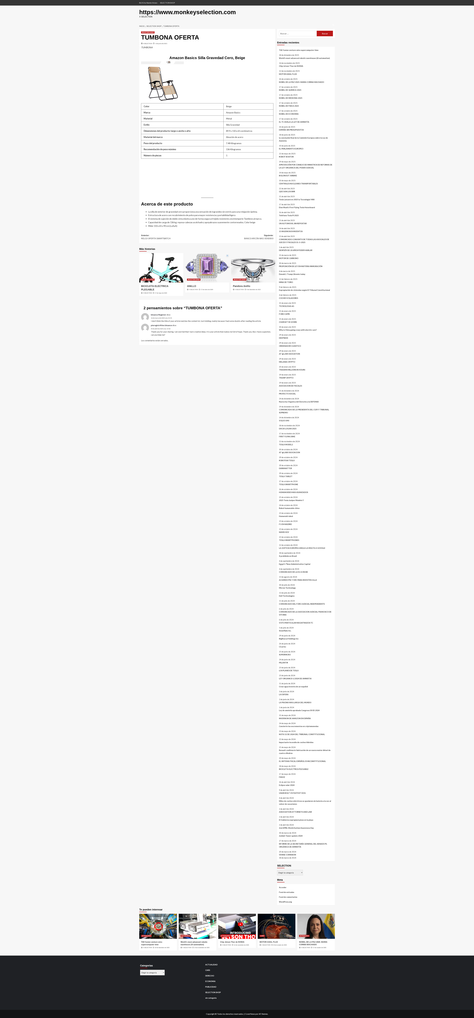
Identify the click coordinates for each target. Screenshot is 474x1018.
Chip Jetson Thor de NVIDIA (291, 66)
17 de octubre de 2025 (319, 947)
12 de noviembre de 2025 (241, 945)
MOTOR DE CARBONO (288, 258)
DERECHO (209, 976)
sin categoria (211, 998)
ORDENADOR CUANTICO (290, 346)
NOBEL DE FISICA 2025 (289, 106)
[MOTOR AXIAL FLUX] (276, 926)
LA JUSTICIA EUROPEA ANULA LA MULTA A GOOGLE (302, 548)
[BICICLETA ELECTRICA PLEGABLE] (161, 268)
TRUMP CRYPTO (286, 378)
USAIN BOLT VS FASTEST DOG (292, 793)
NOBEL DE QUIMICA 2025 (290, 90)
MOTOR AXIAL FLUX (288, 74)
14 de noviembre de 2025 (201, 947)
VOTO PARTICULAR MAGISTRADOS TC (296, 623)
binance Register (158, 314)
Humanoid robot (286, 516)
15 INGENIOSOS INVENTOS (291, 231)
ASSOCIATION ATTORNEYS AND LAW (295, 812)
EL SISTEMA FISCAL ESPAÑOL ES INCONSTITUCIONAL (302, 761)
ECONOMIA (210, 981)
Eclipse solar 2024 (287, 785)
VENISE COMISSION (287, 855)
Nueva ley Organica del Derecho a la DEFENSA (299, 402)
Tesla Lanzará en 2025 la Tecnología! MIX (297, 199)
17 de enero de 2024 (207, 289)
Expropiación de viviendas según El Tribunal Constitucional (304, 290)
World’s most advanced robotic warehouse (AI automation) (304, 58)
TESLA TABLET (285, 476)
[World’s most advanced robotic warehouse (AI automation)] (197, 926)
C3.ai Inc (282, 647)
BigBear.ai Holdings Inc (289, 639)
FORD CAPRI (284, 314)
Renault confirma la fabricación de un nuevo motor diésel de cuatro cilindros (305, 751)
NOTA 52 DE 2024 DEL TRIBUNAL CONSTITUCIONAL (302, 734)
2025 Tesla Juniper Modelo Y (291, 500)
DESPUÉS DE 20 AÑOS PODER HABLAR (295, 250)
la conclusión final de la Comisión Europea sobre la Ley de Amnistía (303, 139)
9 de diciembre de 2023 (254, 289)
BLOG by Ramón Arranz (148, 3)
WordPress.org (285, 902)
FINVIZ (282, 777)
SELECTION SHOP (167, 3)
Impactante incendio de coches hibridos (296, 742)
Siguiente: (258, 237)
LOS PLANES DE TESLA (289, 670)
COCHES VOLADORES (288, 298)
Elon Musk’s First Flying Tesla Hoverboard (297, 207)
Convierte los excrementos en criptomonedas (298, 726)
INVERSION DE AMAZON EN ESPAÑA (295, 718)
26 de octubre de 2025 (280, 945)
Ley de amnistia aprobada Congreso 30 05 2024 (299, 710)
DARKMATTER (285, 468)
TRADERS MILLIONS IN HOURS (292, 370)
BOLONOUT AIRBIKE (288, 175)
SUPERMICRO (285, 654)
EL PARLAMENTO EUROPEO (291, 149)
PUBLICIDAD (210, 987)
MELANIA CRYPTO (287, 362)
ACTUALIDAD (146, 936)
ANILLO (191, 286)
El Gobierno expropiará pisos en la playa (296, 820)
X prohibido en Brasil (288, 556)
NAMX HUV (284, 532)
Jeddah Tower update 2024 (291, 836)
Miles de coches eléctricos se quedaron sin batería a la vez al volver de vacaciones (305, 802)
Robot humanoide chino (289, 508)
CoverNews (250, 1014)
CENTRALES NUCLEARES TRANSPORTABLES (298, 183)
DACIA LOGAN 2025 (287, 428)
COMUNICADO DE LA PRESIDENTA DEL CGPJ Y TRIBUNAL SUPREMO (304, 411)
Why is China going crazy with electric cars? (298, 330)
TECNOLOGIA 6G (286, 306)
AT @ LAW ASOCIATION (289, 354)
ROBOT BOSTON (286, 157)
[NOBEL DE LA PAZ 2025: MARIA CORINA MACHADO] (316, 926)
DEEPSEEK (283, 338)
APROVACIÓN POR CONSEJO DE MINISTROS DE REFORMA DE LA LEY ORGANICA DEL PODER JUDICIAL (305, 166)
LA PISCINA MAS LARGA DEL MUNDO (295, 702)
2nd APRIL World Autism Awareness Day (296, 828)
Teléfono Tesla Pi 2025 (289, 215)
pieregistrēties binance (161, 325)
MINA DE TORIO (286, 282)
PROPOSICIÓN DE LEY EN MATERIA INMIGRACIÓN (300, 266)
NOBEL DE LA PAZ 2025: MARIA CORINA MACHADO (301, 82)
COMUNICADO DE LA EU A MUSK (293, 572)
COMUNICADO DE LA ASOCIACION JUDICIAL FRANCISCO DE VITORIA (305, 613)
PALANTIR (283, 662)
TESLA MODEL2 (286, 444)
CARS (262, 936)
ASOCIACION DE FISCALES (290, 386)
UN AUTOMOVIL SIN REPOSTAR (293, 223)
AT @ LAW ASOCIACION (289, 452)
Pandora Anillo (241, 286)
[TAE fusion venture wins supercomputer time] (158, 926)
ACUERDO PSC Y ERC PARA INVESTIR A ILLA (298, 580)
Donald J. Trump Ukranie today (292, 274)
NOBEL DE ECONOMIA (289, 114)
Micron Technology (287, 588)
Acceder (282, 887)
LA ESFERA (283, 694)
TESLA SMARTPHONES (289, 540)
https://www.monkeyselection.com (187, 12)
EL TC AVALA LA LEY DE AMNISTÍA (294, 122)
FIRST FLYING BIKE (287, 436)
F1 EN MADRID (285, 524)
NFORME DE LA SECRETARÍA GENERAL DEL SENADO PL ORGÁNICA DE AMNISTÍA (303, 845)
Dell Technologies (287, 596)
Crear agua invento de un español (293, 686)
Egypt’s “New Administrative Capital (294, 564)
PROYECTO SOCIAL (287, 394)
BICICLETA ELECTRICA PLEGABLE (293, 769)
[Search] (333, 25)
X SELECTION (147, 43)
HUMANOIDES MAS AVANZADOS (293, 492)
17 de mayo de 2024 (161, 293)
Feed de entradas (286, 892)
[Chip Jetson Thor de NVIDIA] (237, 926)
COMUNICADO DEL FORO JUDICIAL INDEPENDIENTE (302, 604)
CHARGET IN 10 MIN (288, 322)
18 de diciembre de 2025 (162, 947)
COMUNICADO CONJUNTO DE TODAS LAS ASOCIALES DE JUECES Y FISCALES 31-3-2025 (304, 240)
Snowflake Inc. (285, 631)
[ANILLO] (207, 268)
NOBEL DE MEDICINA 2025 (290, 98)
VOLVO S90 (284, 420)
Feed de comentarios (288, 897)
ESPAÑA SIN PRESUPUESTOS (291, 130)
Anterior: (156, 237)
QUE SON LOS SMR (287, 191)
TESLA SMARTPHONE (288, 484)
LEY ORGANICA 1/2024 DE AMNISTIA (295, 678)
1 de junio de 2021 (161, 43)
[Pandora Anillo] (253, 268)
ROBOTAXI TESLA (287, 460)
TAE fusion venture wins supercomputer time (298, 50)
